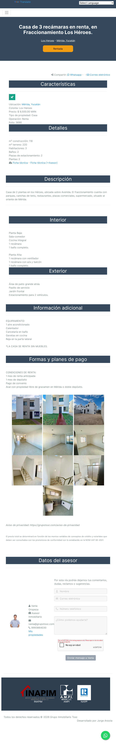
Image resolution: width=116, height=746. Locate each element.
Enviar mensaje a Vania (81, 657)
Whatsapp (75, 74)
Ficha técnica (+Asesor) (44, 162)
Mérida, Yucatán (66, 40)
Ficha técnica (20, 162)
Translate (25, 1)
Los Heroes (47, 40)
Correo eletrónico (99, 74)
